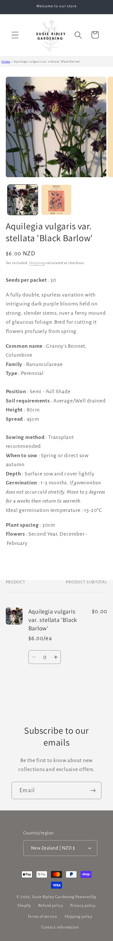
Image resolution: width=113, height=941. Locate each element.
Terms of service (42, 917)
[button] (15, 35)
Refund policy (50, 906)
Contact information (60, 927)
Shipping (37, 263)
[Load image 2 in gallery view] (56, 200)
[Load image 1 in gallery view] (23, 200)
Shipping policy (79, 917)
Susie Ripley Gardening (53, 897)
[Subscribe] (93, 790)
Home (5, 61)
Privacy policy (83, 906)
